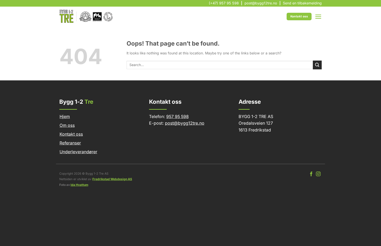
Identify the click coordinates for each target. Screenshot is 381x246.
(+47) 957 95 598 (224, 3)
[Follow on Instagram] (318, 174)
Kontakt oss (71, 134)
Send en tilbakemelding (302, 3)
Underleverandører (78, 151)
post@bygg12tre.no (261, 3)
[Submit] (317, 65)
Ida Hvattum (79, 185)
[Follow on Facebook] (311, 174)
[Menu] (318, 16)
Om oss (67, 125)
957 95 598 (177, 116)
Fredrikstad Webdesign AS (112, 179)
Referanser (70, 143)
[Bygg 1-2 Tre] (86, 16)
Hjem (65, 116)
